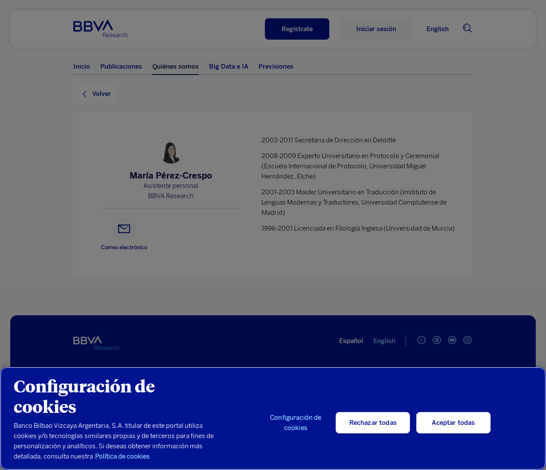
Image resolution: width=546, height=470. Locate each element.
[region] (273, 418)
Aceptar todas (453, 423)
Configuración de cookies (295, 423)
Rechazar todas (373, 423)
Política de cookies (122, 456)
